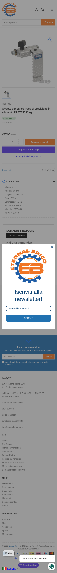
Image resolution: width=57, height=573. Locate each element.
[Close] (52, 247)
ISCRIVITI (28, 318)
